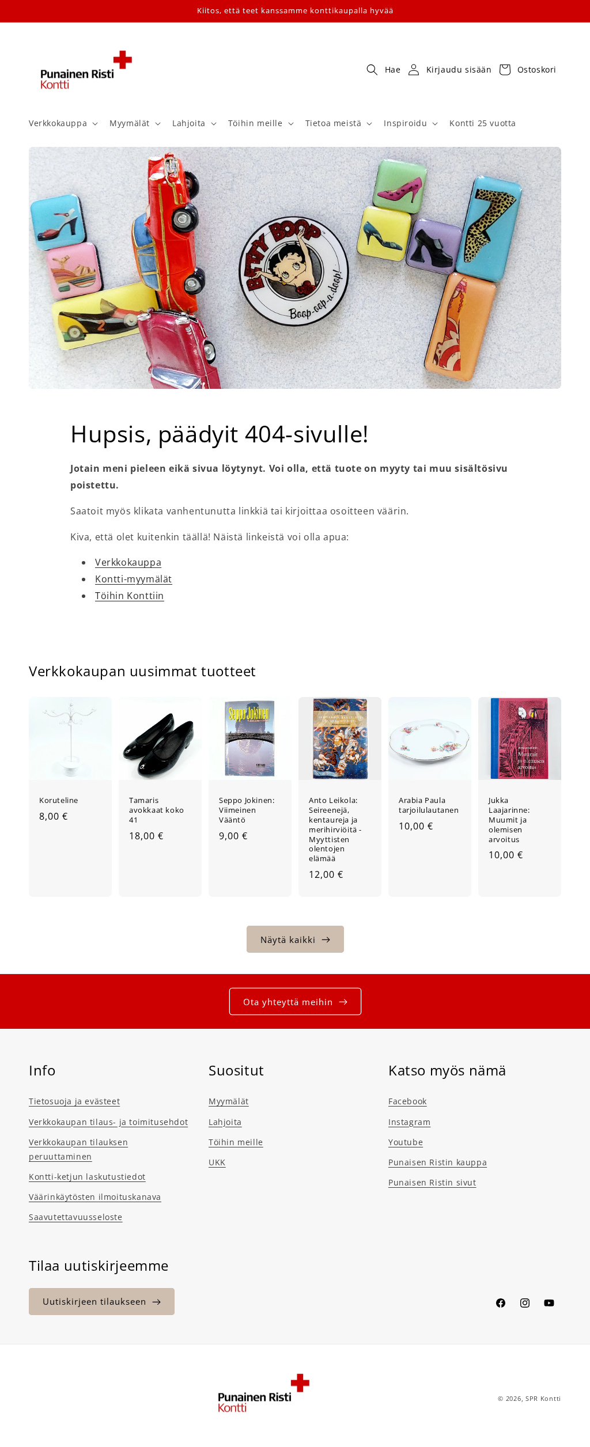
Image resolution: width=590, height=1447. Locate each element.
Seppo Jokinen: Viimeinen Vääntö (246, 810)
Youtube (405, 1142)
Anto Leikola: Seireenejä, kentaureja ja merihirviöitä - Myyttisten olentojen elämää (335, 829)
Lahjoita (225, 1121)
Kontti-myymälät (133, 579)
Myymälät (229, 1101)
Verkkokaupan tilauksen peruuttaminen (78, 1149)
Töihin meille (236, 1142)
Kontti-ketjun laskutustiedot (87, 1176)
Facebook (407, 1101)
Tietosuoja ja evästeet (74, 1101)
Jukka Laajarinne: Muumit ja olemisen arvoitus (509, 820)
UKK (217, 1162)
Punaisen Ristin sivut (432, 1182)
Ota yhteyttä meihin (288, 1001)
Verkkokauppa (128, 562)
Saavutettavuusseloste (76, 1216)
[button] (62, 123)
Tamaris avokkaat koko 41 (156, 810)
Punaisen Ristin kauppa (437, 1162)
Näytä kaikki (288, 939)
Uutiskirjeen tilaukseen (94, 1301)
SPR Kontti (543, 1398)
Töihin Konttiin (129, 595)
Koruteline (58, 800)
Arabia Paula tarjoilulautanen (429, 805)
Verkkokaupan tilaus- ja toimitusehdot (108, 1121)
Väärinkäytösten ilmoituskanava (95, 1196)
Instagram (409, 1121)
